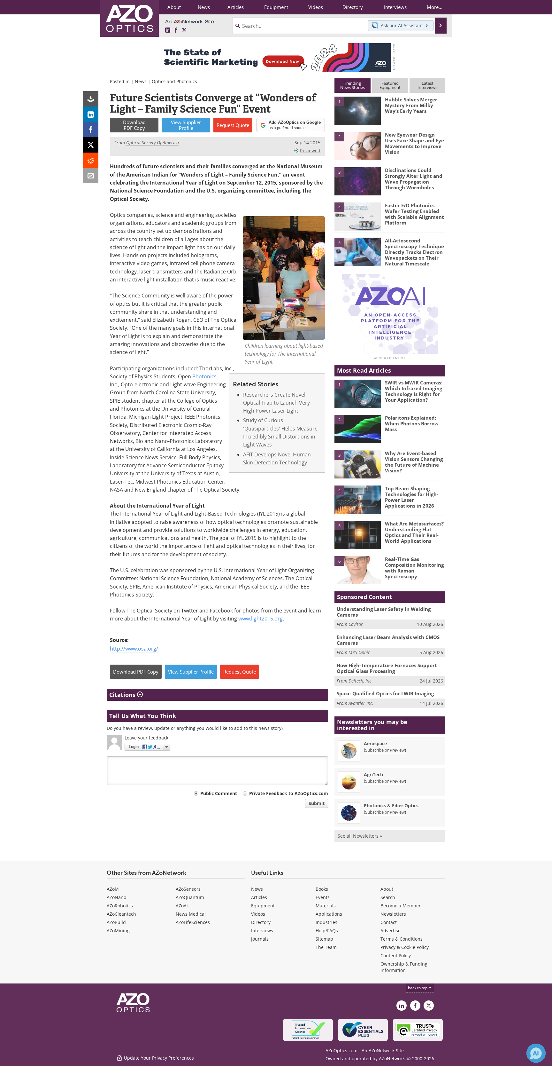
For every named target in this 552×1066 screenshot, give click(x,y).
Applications (329, 914)
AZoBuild (116, 922)
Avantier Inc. (361, 703)
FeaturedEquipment (390, 85)
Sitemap (324, 939)
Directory (261, 922)
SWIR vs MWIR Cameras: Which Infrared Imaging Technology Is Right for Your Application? (413, 391)
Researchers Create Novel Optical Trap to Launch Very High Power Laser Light (276, 403)
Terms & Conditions (401, 939)
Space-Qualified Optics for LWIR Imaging (385, 693)
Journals (260, 939)
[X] (90, 145)
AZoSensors (188, 889)
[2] (357, 145)
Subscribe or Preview (385, 750)
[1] (357, 110)
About (386, 889)
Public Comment (218, 793)
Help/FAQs (327, 931)
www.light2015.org (260, 618)
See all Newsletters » (360, 836)
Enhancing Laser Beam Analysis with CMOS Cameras (388, 640)
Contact (388, 922)
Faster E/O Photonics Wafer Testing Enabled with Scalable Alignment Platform (414, 214)
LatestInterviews (427, 85)
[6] (357, 570)
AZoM (113, 889)
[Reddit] (90, 160)
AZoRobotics (120, 906)
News (141, 81)
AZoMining (118, 931)
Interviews (262, 931)
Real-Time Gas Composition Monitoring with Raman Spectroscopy (414, 568)
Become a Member (400, 906)
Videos (258, 914)
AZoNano (116, 897)
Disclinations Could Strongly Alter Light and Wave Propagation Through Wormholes (413, 179)
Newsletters (393, 914)
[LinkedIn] (90, 114)
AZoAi (182, 906)
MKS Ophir (359, 652)
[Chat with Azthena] (536, 1053)
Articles (259, 897)
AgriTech (373, 774)
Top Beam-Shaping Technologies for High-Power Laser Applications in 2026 (411, 497)
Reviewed (310, 150)
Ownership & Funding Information (403, 967)
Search (387, 897)
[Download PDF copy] (90, 99)
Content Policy (395, 955)
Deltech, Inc (360, 681)
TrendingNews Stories (352, 85)
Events (323, 897)
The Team (326, 947)
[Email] (90, 175)
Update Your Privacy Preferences (158, 1058)
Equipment (263, 906)
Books (322, 889)
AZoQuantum (190, 897)
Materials (326, 906)
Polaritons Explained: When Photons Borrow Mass (412, 423)
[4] (357, 216)
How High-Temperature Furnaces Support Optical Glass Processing (387, 668)
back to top (418, 988)
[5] (357, 251)
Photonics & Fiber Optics (391, 805)
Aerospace (375, 743)
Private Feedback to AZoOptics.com (288, 793)
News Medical (191, 914)
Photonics (204, 376)
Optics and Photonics (174, 81)
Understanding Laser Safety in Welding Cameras (384, 612)
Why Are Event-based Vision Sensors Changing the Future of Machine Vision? (414, 462)
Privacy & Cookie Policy (404, 947)
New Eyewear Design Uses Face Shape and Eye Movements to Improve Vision (414, 143)
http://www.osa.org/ (134, 648)
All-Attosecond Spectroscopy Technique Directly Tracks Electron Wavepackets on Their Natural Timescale (414, 252)
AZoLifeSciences (193, 922)
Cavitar (356, 624)
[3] (357, 181)
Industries (326, 922)
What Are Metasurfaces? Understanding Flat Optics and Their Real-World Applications (414, 532)
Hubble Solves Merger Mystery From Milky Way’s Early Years (411, 105)
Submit (317, 803)
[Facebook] (90, 129)
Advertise (390, 931)
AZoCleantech (121, 914)
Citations (123, 695)
